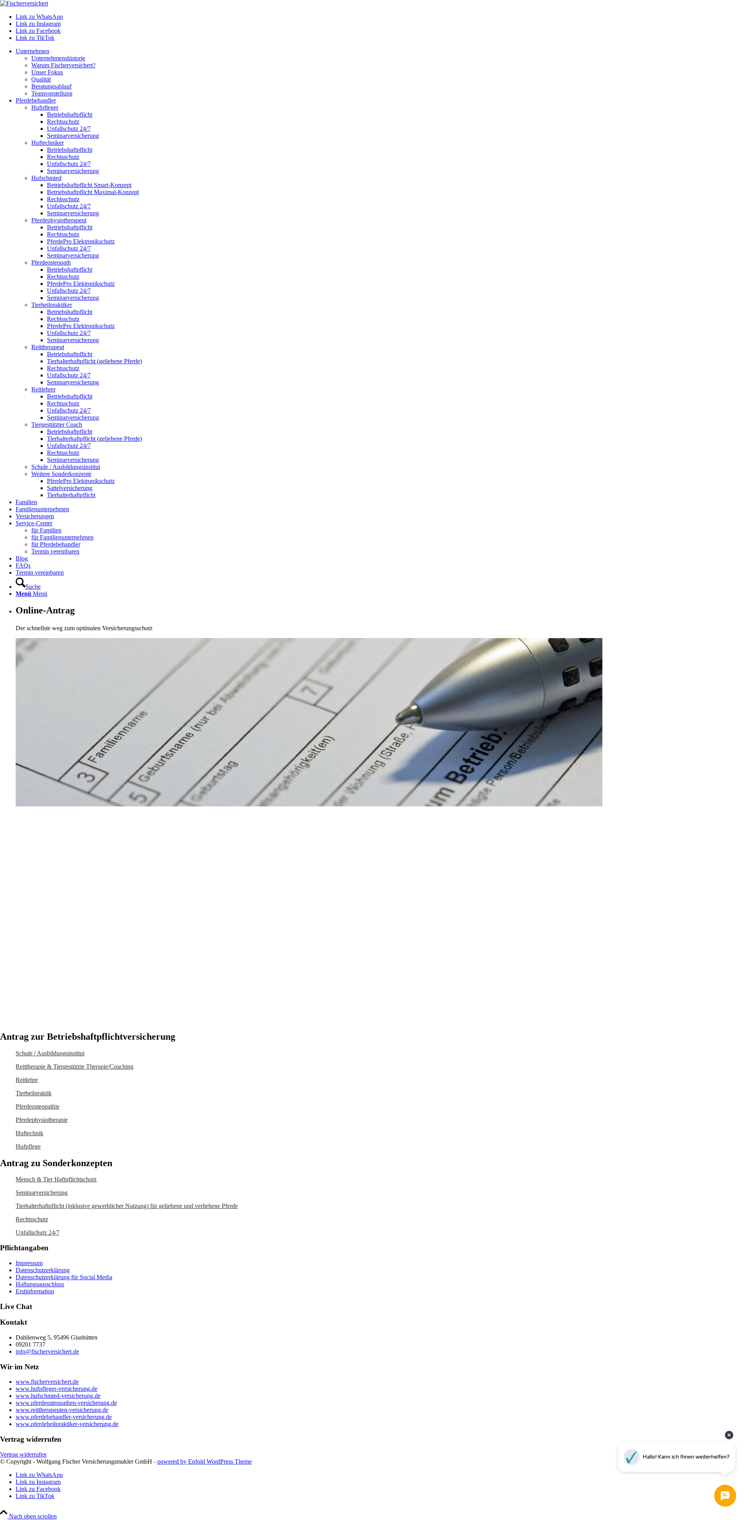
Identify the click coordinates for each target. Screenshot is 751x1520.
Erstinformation (35, 1291)
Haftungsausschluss (40, 1284)
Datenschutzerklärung (43, 1270)
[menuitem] (383, 72)
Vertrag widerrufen (23, 1454)
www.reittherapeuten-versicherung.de (62, 1409)
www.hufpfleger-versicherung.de (56, 1388)
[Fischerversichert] (24, 3)
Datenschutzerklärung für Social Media (64, 1277)
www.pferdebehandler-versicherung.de (64, 1417)
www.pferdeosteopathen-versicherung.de (66, 1402)
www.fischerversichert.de (47, 1381)
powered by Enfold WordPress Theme (204, 1461)
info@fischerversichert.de (47, 1351)
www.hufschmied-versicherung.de (58, 1395)
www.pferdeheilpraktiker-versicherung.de (67, 1424)
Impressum (29, 1263)
